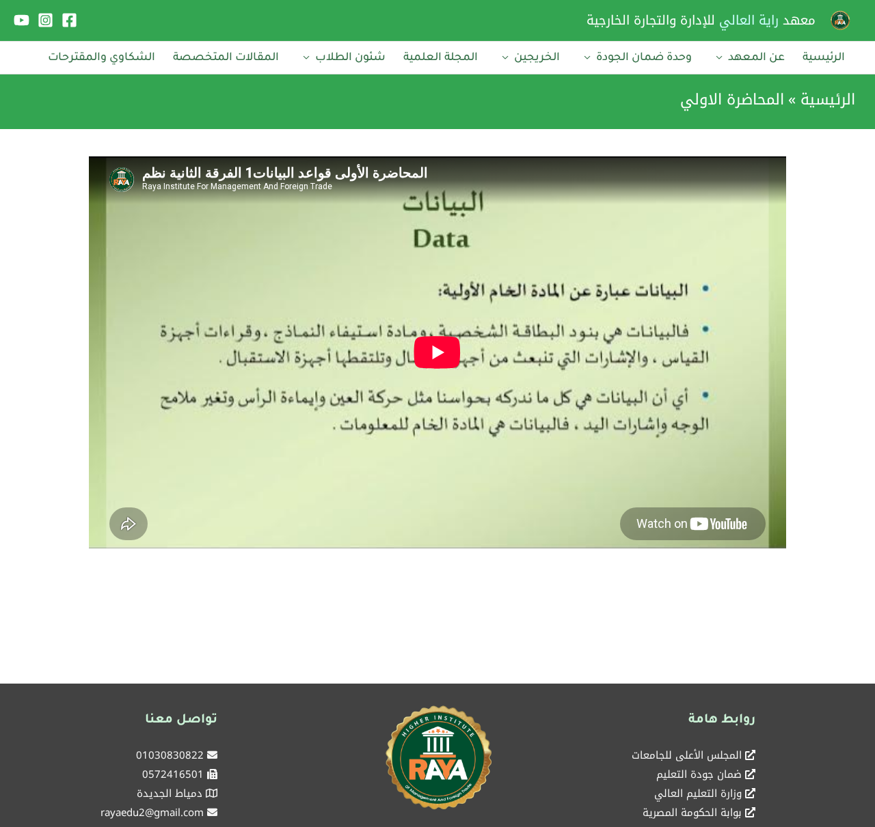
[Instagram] (45, 20)
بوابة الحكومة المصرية (692, 812)
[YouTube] (21, 20)
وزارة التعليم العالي (698, 793)
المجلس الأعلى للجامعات (687, 755)
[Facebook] (69, 20)
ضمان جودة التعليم (699, 774)
